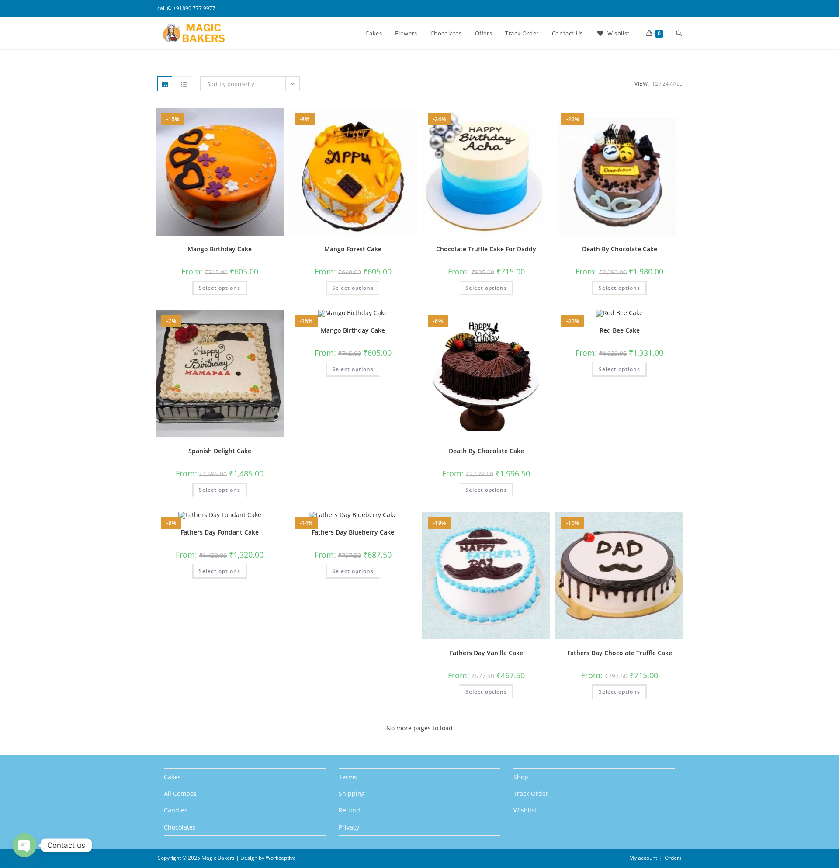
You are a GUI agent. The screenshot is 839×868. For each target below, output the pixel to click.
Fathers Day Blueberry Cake (353, 532)
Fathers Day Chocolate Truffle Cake (619, 653)
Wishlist (525, 810)
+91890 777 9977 (194, 8)
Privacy (349, 827)
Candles (175, 810)
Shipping (352, 793)
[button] (254, 117)
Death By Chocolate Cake (619, 249)
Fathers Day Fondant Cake (219, 532)
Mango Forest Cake (352, 249)
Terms (348, 777)
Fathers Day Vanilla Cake (486, 653)
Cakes (172, 777)
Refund (349, 810)
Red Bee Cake (620, 330)
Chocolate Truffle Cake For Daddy (486, 249)
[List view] (184, 83)
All (677, 83)
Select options (219, 288)
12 (655, 83)
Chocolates (180, 827)
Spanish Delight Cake (219, 451)
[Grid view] (164, 83)
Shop (520, 777)
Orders (673, 857)
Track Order (530, 793)
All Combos (180, 793)
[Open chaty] (24, 845)
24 (665, 83)
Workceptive (281, 857)
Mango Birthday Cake (219, 249)
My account (643, 857)
